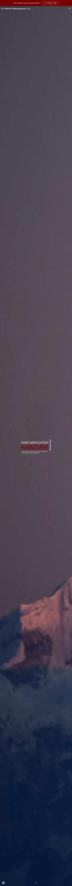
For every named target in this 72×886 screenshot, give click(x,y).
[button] (2, 8)
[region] (36, 3)
